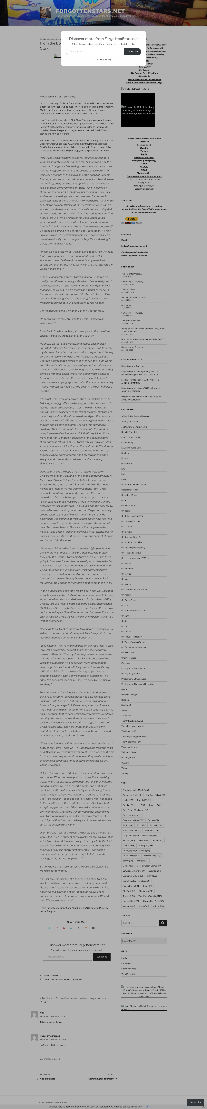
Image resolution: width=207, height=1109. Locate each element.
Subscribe (132, 51)
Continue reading (103, 59)
